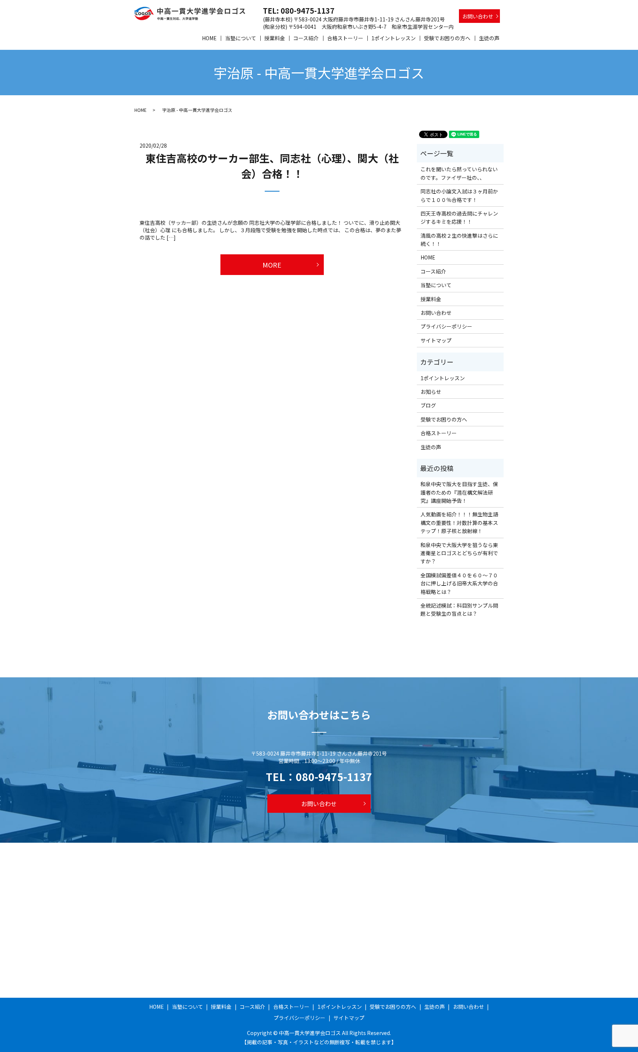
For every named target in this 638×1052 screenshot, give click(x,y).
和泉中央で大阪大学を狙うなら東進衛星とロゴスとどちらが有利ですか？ (459, 553)
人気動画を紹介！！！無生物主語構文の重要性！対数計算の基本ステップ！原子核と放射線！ (459, 522)
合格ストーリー (345, 38)
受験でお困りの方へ (447, 38)
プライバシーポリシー (446, 326)
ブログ (428, 405)
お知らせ (431, 391)
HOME (209, 38)
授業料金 (274, 38)
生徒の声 (489, 38)
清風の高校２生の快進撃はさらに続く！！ (459, 239)
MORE (272, 264)
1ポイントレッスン (393, 38)
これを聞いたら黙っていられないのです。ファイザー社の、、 (459, 173)
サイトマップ (436, 340)
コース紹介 (306, 38)
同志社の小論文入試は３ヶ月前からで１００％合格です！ (459, 195)
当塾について (240, 38)
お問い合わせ (477, 16)
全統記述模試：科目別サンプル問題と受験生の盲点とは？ (459, 609)
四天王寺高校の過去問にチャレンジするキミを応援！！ (459, 217)
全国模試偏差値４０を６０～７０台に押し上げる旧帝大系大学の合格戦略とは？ (459, 583)
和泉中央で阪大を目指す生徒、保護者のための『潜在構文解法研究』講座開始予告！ (459, 492)
